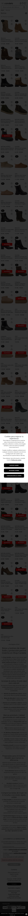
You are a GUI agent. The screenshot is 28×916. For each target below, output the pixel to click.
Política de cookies (16, 460)
